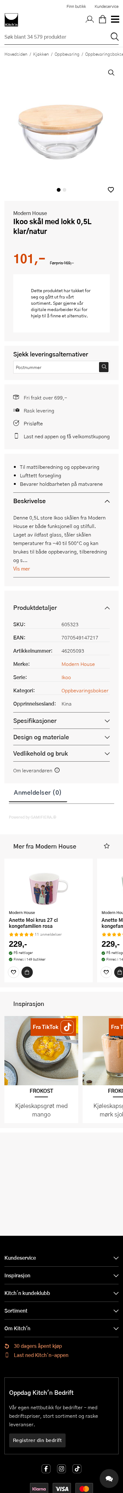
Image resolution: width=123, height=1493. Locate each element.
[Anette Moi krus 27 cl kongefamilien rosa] (48, 885)
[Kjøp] (27, 972)
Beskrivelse (29, 500)
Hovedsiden (15, 54)
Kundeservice (107, 6)
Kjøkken (41, 54)
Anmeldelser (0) (38, 792)
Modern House (30, 213)
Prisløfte (33, 423)
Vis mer (21, 568)
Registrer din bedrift (37, 1440)
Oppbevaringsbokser (85, 690)
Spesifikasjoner (34, 720)
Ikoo (66, 677)
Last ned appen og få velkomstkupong (67, 436)
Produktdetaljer (35, 607)
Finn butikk (76, 6)
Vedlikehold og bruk (40, 753)
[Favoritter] (13, 972)
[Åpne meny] (115, 20)
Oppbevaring (67, 54)
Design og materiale (41, 736)
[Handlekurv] (102, 20)
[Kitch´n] (11, 20)
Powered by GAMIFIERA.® (32, 817)
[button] (111, 190)
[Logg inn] (90, 20)
